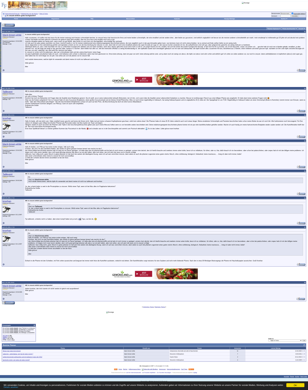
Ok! (295, 385)
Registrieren (55, 18)
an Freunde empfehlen (148, 372)
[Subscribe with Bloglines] (150, 369)
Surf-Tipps (184, 369)
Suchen (283, 18)
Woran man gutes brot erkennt (12, 351)
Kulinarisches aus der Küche (29, 13)
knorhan (7, 118)
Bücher (125, 369)
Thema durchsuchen (288, 28)
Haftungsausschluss (135, 369)
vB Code (5, 335)
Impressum (162, 369)
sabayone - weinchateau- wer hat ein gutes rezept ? (18, 354)
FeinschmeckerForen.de (12, 13)
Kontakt (286, 376)
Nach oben (303, 376)
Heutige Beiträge (229, 18)
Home (120, 369)
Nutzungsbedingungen (173, 369)
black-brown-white (12, 35)
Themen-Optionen (273, 28)
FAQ (92, 18)
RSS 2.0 (191, 369)
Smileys (5, 337)
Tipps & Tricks (43, 13)
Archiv (297, 376)
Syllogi (195, 372)
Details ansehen (11, 387)
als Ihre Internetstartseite (133, 372)
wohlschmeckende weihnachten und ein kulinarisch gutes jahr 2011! (22, 357)
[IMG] (4, 338)
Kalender (177, 18)
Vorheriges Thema (148, 307)
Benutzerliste (130, 18)
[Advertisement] (54, 299)
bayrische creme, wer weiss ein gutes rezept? (16, 360)
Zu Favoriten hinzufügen (164, 372)
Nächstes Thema (160, 307)
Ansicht (301, 28)
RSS (115, 369)
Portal (16, 18)
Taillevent (7, 91)
